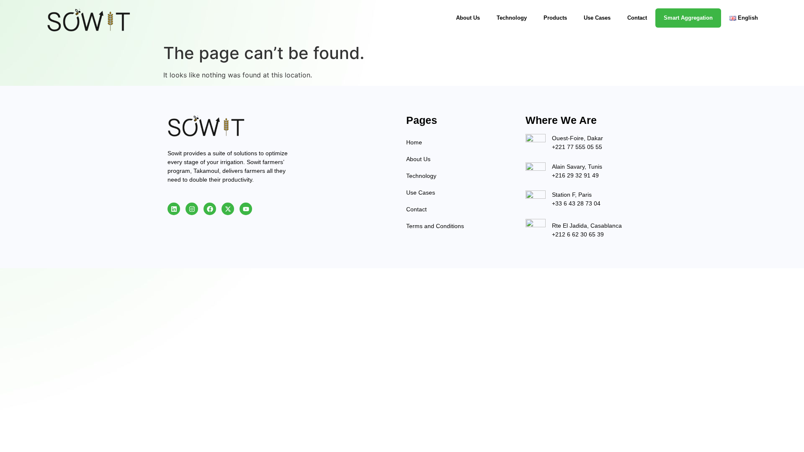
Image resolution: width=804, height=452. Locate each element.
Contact (637, 18)
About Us (468, 18)
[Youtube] (246, 209)
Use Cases (597, 18)
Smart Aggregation (688, 18)
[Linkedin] (174, 209)
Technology (512, 18)
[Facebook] (210, 209)
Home (414, 142)
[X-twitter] (228, 209)
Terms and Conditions (435, 226)
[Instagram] (192, 209)
